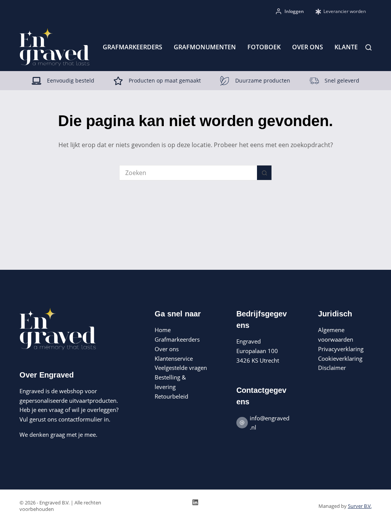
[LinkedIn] (195, 502)
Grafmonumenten (205, 47)
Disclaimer (332, 367)
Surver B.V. (360, 506)
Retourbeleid (171, 396)
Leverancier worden (344, 11)
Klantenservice (174, 358)
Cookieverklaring (340, 358)
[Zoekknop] (264, 172)
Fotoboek (264, 47)
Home (163, 330)
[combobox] (188, 172)
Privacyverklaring (341, 349)
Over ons (307, 47)
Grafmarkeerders (132, 47)
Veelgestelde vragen (181, 367)
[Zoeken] (368, 47)
